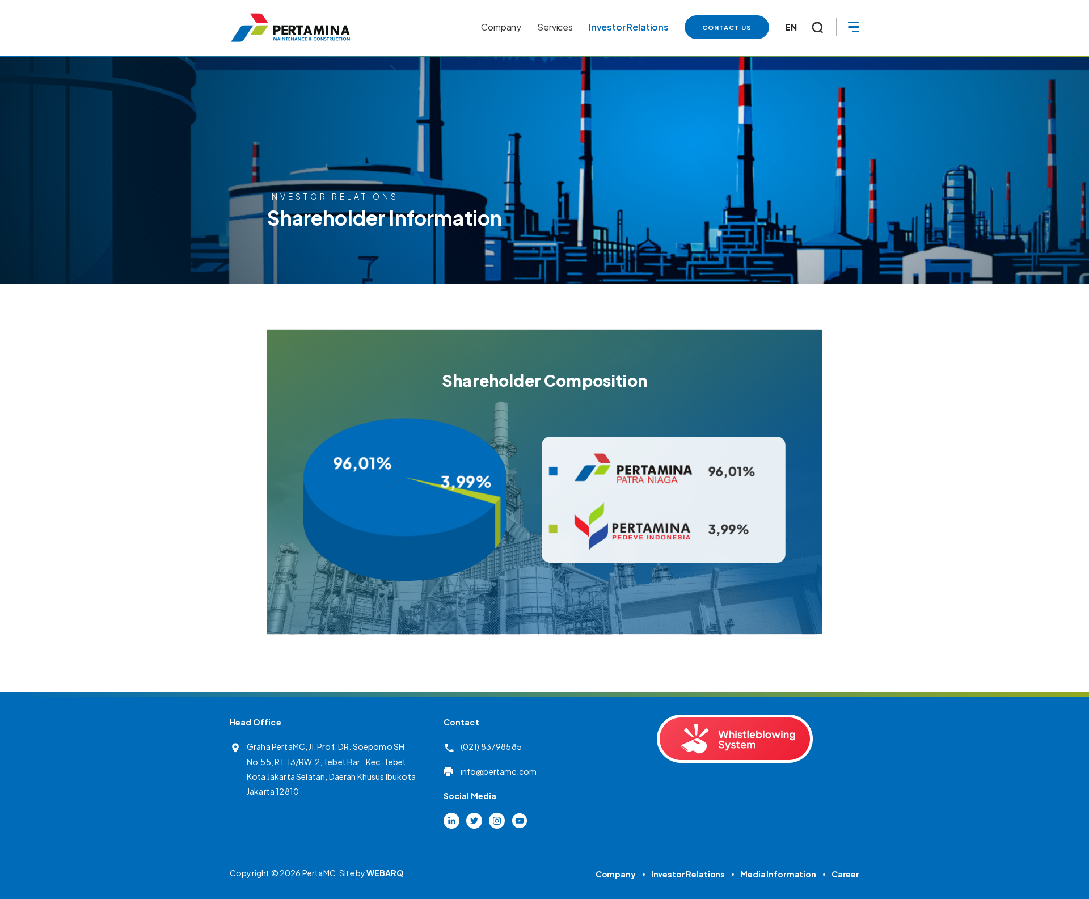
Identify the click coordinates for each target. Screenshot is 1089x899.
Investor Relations (688, 874)
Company (616, 874)
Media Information (778, 874)
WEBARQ (384, 873)
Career (845, 874)
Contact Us (727, 27)
